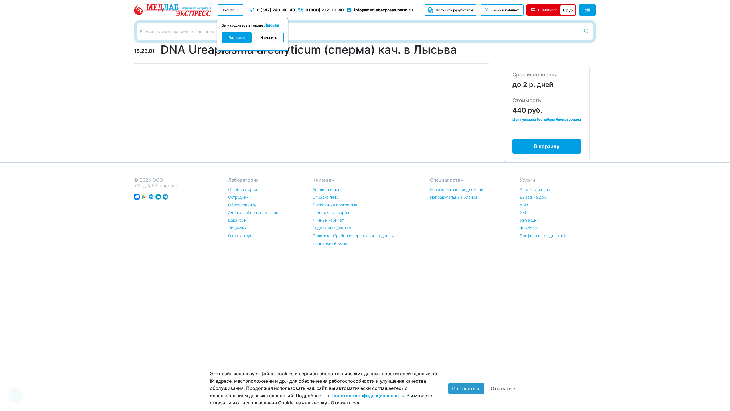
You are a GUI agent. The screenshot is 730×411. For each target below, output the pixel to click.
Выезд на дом (533, 197)
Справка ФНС (326, 197)
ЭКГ (523, 212)
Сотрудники (239, 197)
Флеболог (529, 227)
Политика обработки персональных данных (354, 235)
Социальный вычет (331, 243)
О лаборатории (242, 189)
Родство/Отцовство (332, 227)
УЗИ (524, 204)
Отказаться (504, 388)
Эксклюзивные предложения (458, 189)
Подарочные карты (331, 212)
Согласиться (466, 388)
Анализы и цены (328, 189)
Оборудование (242, 204)
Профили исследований (543, 235)
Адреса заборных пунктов (253, 212)
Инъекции (529, 220)
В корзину (547, 146)
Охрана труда (241, 235)
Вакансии (237, 220)
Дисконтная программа (335, 204)
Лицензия (237, 227)
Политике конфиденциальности (368, 395)
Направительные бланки (453, 197)
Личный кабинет (505, 10)
